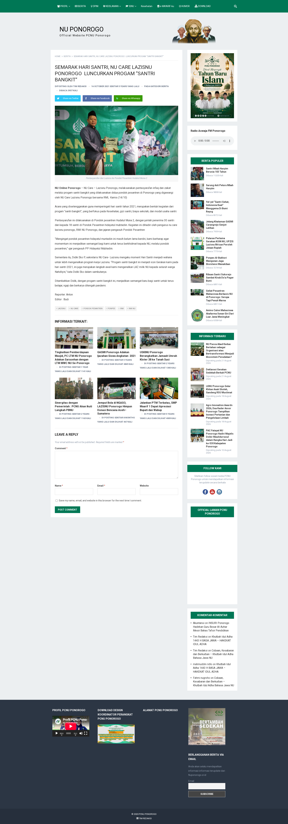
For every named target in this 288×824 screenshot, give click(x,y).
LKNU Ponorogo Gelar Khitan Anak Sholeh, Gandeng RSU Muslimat (219, 389)
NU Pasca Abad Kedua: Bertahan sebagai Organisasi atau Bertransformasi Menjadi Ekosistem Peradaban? (220, 350)
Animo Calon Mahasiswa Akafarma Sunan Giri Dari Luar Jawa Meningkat (220, 313)
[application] (70, 726)
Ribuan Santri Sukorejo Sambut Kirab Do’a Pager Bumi (220, 277)
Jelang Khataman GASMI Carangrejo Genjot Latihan (219, 224)
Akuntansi (198, 623)
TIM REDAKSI (145, 818)
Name (59, 485)
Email (101, 485)
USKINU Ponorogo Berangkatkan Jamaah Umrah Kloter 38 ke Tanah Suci (158, 356)
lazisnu (62, 308)
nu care (74, 308)
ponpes (111, 308)
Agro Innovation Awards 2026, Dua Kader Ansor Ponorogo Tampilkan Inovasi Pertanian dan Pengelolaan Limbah (219, 411)
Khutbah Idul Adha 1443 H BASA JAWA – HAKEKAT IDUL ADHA (212, 640)
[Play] (56, 733)
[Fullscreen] (85, 733)
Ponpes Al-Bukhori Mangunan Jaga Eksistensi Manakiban (218, 260)
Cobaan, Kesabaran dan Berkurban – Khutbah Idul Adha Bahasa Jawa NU (213, 654)
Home (57, 56)
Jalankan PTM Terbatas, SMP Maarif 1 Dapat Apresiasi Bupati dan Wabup (158, 406)
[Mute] (81, 733)
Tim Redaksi (79, 86)
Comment (61, 448)
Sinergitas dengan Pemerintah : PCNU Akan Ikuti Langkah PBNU (73, 406)
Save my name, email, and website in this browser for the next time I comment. (100, 500)
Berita (67, 56)
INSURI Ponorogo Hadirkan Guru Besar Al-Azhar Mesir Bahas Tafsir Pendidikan (211, 626)
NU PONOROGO (82, 29)
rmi (122, 308)
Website (144, 485)
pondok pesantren (93, 308)
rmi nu (132, 308)
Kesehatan (146, 6)
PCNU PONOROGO (147, 814)
